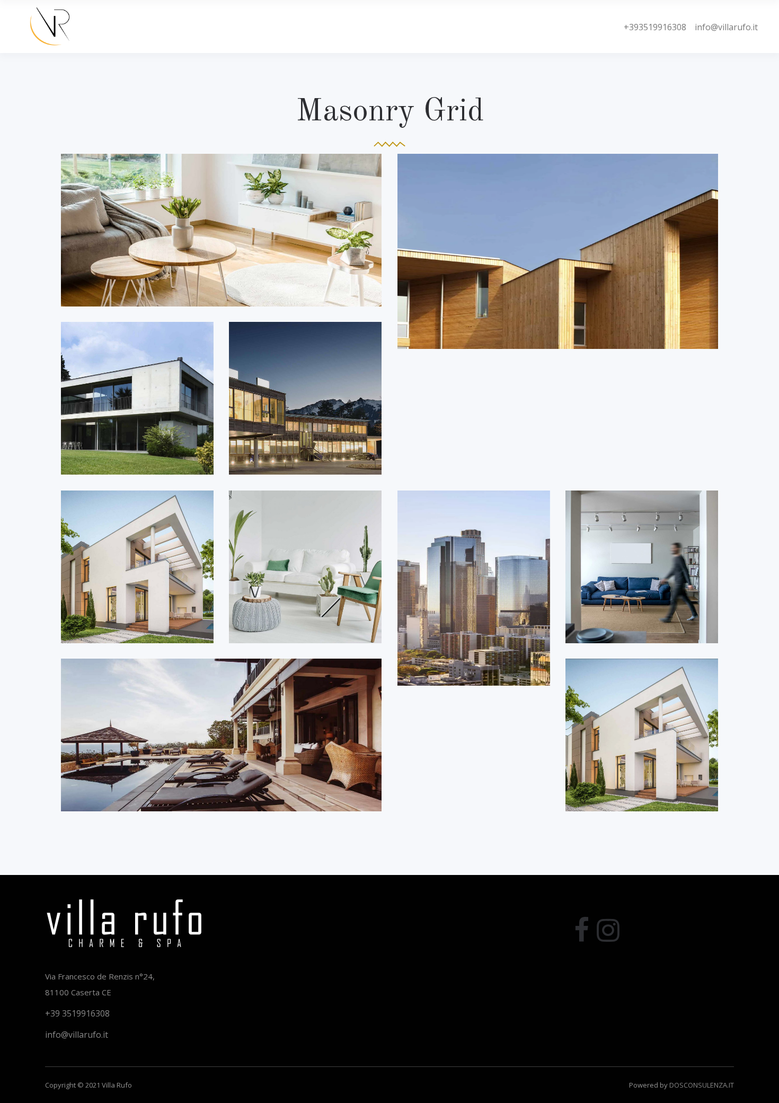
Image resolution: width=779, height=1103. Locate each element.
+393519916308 (655, 27)
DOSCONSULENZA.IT (701, 1085)
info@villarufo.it (722, 27)
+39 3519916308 (77, 1013)
